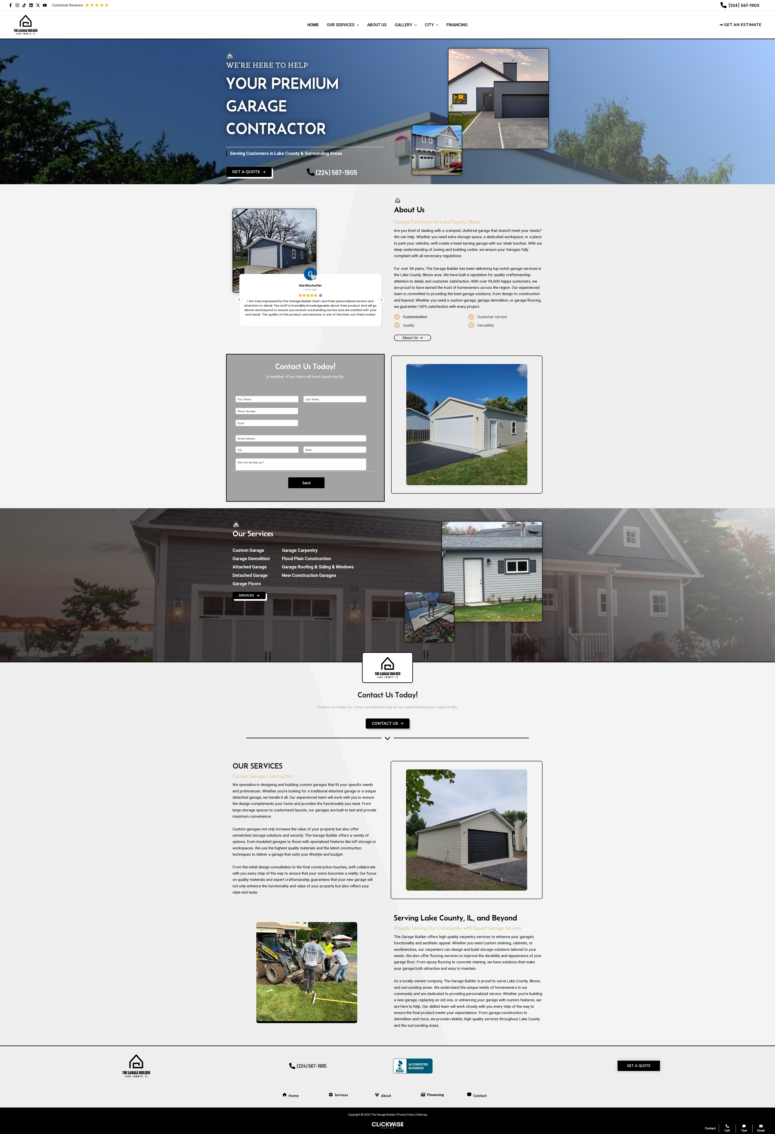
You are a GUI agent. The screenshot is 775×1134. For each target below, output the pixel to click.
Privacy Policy (406, 1114)
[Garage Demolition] (251, 558)
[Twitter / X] (38, 5)
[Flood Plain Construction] (306, 558)
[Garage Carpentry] (300, 550)
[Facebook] (10, 5)
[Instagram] (17, 5)
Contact (710, 1128)
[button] (743, 25)
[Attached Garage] (249, 567)
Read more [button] (310, 320)
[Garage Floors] (246, 584)
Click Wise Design (743, 1118)
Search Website (724, 1084)
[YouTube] (44, 5)
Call (727, 1130)
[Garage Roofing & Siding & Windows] (318, 567)
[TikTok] (24, 5)
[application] (357, 25)
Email (761, 1130)
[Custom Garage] (248, 550)
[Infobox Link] (740, 5)
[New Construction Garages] (309, 575)
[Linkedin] (31, 5)
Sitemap (421, 1114)
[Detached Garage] (250, 575)
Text (744, 1130)
